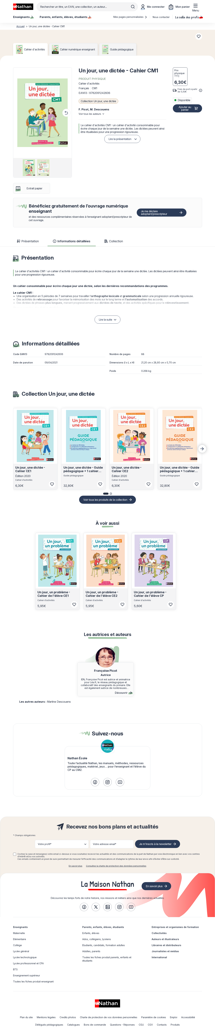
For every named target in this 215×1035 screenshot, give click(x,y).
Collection (116, 241)
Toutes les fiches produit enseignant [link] (33, 981)
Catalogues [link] (73, 1024)
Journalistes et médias (165, 951)
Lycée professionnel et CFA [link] (28, 963)
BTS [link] (15, 969)
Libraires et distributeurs (166, 945)
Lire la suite (105, 319)
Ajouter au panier (185, 108)
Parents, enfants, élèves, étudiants (103, 927)
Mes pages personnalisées (128, 16)
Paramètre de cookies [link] (153, 1017)
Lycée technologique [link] (25, 957)
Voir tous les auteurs (90, 113)
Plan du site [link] (26, 1017)
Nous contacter (161, 17)
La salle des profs (187, 17)
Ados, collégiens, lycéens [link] (96, 939)
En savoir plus (75, 866)
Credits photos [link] (68, 1017)
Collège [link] (17, 945)
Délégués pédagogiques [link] (49, 1024)
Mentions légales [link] (46, 1017)
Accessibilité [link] (188, 1017)
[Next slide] (202, 449)
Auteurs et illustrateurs (165, 939)
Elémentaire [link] (19, 939)
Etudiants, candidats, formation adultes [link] (103, 945)
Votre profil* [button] (44, 844)
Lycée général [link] (21, 951)
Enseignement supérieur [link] (26, 975)
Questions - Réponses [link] (122, 1024)
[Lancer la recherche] (133, 7)
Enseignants (20, 927)
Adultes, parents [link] (91, 951)
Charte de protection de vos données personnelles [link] (108, 1017)
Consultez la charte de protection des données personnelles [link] (116, 866)
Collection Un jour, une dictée (98, 101)
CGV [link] (150, 1024)
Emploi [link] (173, 1017)
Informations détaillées (73, 241)
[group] (28, 167)
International (159, 957)
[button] (42, 113)
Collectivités (159, 933)
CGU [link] (141, 1024)
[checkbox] (14, 854)
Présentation (30, 241)
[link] (95, 782)
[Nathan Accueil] (23, 7)
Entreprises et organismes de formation (175, 927)
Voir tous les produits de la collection (105, 499)
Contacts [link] (162, 1024)
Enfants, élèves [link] (90, 933)
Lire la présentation (120, 139)
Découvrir (121, 692)
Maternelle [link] (19, 933)
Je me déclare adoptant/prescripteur (154, 213)
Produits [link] (175, 1024)
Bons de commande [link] (95, 1024)
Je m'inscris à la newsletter (155, 844)
